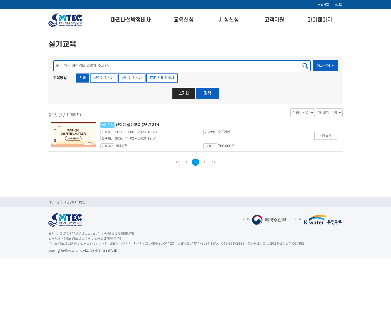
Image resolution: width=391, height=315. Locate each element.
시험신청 (229, 20)
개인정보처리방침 (75, 202)
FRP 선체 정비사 (162, 78)
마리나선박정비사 (131, 20)
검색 (207, 93)
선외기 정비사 (104, 78)
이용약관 (53, 202)
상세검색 (323, 66)
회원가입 (323, 4)
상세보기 (325, 135)
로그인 (338, 4)
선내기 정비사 (132, 78)
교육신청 (184, 20)
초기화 (183, 93)
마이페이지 (319, 20)
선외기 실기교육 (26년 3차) (130, 125)
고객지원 (274, 20)
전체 (82, 78)
